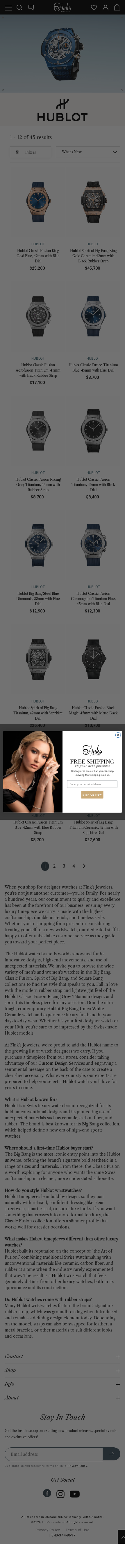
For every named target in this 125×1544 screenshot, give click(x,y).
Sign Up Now (92, 794)
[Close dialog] (118, 735)
